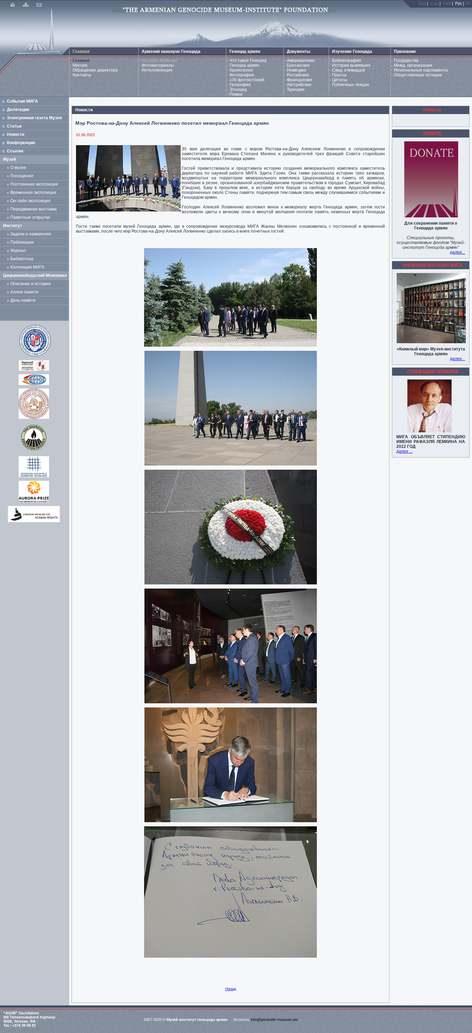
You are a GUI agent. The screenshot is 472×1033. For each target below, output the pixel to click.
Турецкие (296, 89)
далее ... (404, 451)
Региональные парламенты (421, 70)
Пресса (339, 75)
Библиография (346, 60)
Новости (15, 134)
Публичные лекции (350, 84)
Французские (299, 79)
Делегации (18, 109)
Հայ (434, 3)
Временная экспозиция (33, 192)
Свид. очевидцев (348, 70)
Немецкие (296, 70)
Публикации (22, 242)
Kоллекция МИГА (27, 267)
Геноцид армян (244, 65)
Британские (298, 65)
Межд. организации (413, 65)
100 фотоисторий (246, 79)
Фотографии (241, 75)
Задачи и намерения (30, 234)
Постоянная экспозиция (34, 184)
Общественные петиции (418, 75)
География (240, 84)
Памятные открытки (31, 217)
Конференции (21, 142)
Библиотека (22, 258)
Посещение (22, 175)
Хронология (241, 70)
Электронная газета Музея (34, 117)
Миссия (80, 65)
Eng (422, 3)
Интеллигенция (157, 70)
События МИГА (22, 101)
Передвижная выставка (34, 209)
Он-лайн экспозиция (31, 200)
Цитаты (339, 79)
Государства (406, 60)
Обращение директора (95, 70)
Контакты (82, 75)
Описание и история (30, 283)
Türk (447, 3)
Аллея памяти (24, 292)
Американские (301, 60)
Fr (468, 3)
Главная (81, 60)
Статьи (14, 126)
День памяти (23, 300)
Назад (230, 989)
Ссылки (15, 151)
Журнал (19, 250)
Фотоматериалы (158, 65)
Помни (236, 94)
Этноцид (238, 89)
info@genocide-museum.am (274, 1019)
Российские (298, 75)
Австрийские (299, 84)
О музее (18, 167)
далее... (457, 252)
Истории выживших (351, 65)
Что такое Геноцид (247, 60)
